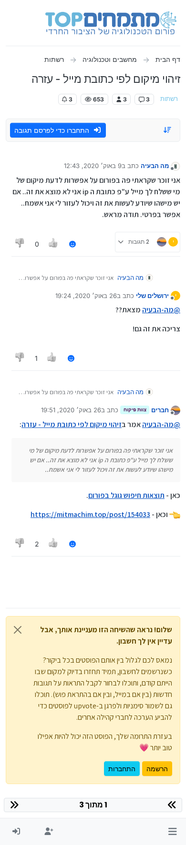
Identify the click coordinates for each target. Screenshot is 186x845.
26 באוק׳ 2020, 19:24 (86, 295)
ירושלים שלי (152, 295)
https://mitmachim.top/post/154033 (90, 514)
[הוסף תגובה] (72, 244)
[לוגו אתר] (110, 22)
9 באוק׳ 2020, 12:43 (93, 165)
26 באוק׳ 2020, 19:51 (71, 410)
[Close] (17, 629)
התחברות (121, 769)
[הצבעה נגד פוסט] (20, 244)
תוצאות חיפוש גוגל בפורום (126, 495)
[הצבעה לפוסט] (53, 244)
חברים (160, 410)
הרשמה (157, 769)
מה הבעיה (155, 165)
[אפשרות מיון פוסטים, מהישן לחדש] (167, 130)
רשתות (169, 98)
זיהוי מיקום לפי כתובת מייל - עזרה (71, 424)
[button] (172, 831)
